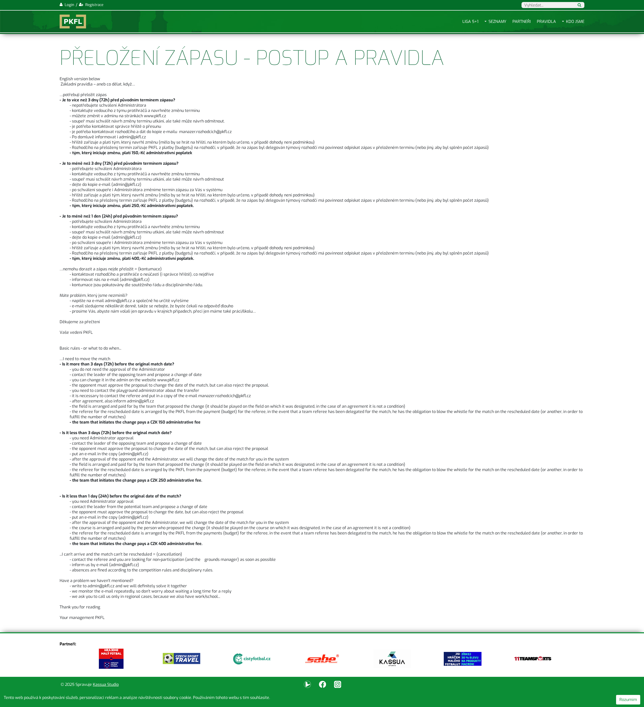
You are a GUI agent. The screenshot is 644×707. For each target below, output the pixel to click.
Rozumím (628, 699)
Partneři (521, 21)
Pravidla (546, 21)
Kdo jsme (575, 21)
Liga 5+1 (470, 21)
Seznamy (497, 21)
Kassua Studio (106, 684)
